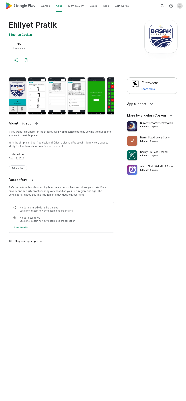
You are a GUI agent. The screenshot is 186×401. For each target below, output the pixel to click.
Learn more (26, 211)
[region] (66, 46)
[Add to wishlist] (26, 60)
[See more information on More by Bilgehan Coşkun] (171, 115)
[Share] (16, 60)
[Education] (18, 168)
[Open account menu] (179, 5)
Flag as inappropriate (25, 241)
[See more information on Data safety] (32, 180)
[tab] (45, 6)
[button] (17, 95)
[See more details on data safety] (21, 227)
